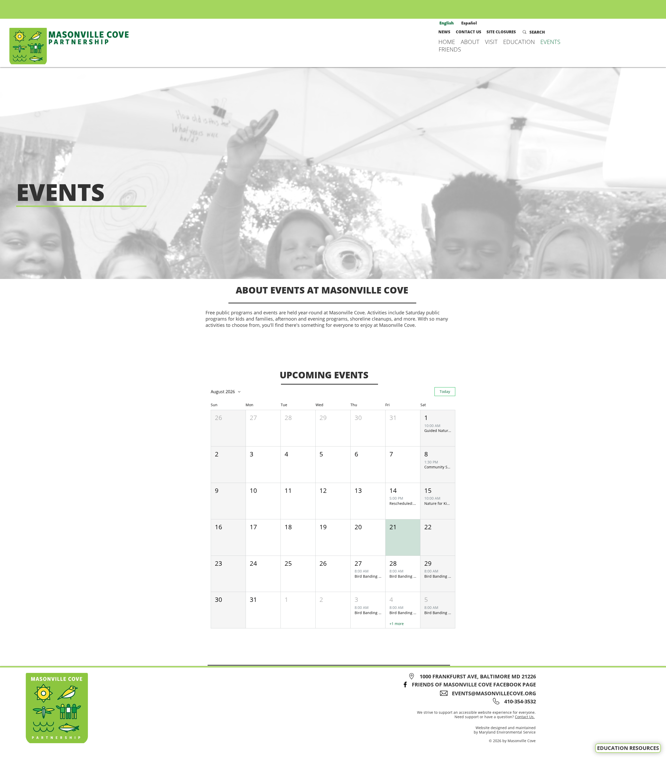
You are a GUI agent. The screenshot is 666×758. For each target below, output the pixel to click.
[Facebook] (405, 684)
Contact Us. (525, 716)
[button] (470, 42)
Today (445, 391)
